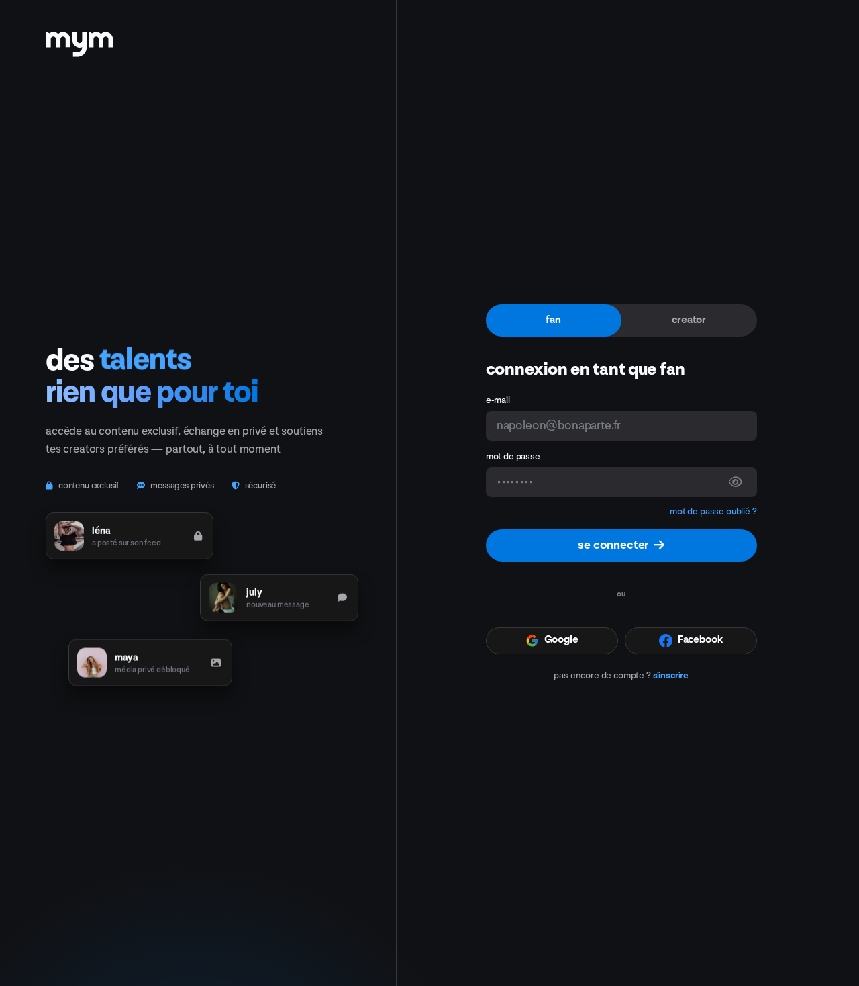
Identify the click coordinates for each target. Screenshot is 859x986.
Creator (689, 320)
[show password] (735, 482)
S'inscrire (671, 675)
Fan (553, 320)
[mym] (79, 39)
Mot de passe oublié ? (713, 511)
